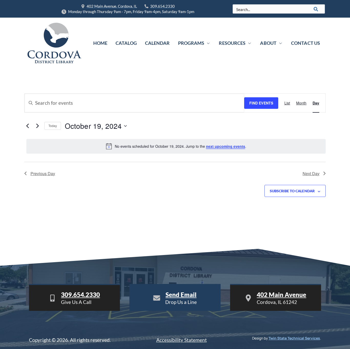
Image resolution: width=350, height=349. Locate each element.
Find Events (261, 102)
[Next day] (37, 126)
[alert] (176, 146)
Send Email (181, 294)
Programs (191, 43)
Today (52, 125)
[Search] (316, 9)
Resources (232, 43)
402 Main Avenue (281, 294)
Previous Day (42, 173)
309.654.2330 (80, 294)
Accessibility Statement (181, 340)
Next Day (311, 173)
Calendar (157, 43)
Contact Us (305, 43)
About (268, 43)
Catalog (126, 43)
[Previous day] (27, 126)
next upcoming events (225, 146)
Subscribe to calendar (292, 191)
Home (100, 43)
